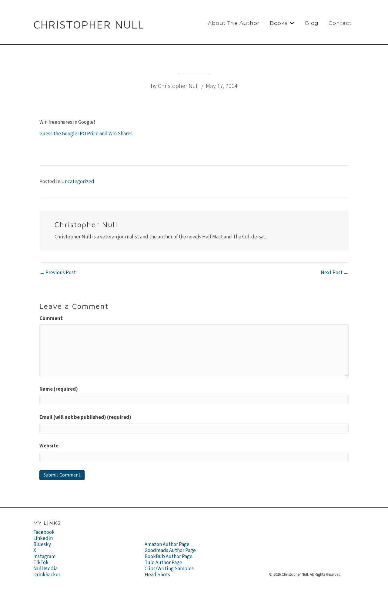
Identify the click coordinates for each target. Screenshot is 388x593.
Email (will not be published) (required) (85, 417)
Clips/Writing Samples (169, 568)
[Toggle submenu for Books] (292, 23)
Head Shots (157, 574)
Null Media (45, 568)
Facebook (44, 532)
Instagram (44, 556)
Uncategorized (77, 181)
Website (49, 446)
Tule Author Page (163, 562)
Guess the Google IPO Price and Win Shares (85, 133)
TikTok (40, 562)
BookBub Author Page (168, 556)
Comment (51, 318)
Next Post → (335, 272)
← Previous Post (57, 272)
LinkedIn (43, 538)
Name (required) (58, 389)
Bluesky (42, 544)
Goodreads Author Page (170, 550)
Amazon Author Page (167, 544)
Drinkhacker (46, 574)
